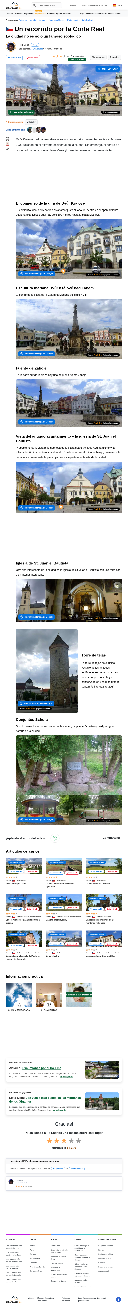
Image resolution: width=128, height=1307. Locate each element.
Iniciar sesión (87, 5)
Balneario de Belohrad (33, 916)
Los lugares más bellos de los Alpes (14, 1260)
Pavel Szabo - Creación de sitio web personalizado (92, 1299)
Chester (101, 1263)
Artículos (18, 13)
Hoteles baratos (115, 13)
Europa (8, 880)
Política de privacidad (66, 1299)
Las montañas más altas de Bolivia (14, 1247)
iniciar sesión (77, 1169)
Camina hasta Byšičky (56, 920)
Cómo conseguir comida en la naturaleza (81, 1248)
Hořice (108, 916)
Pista (35, 45)
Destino (9, 13)
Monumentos (98, 57)
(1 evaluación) (77, 56)
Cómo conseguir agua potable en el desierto (82, 1257)
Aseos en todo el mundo (81, 1281)
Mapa (82, 13)
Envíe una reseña (77, 59)
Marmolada (55, 1246)
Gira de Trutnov (53, 956)
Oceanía (33, 1263)
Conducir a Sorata (58, 1281)
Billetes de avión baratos (96, 13)
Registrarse (58, 1169)
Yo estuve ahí (14, 58)
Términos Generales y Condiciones (45, 1299)
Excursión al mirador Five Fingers (59, 1251)
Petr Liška (98, 275)
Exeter (101, 1250)
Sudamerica (35, 1258)
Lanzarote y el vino (82, 1287)
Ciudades (114, 57)
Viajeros (73, 5)
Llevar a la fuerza (105, 1267)
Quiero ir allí (32, 58)
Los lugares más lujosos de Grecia (82, 1274)
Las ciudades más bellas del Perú (13, 1280)
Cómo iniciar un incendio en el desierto (81, 1266)
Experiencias (40, 13)
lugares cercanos (63, 13)
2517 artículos (36, 49)
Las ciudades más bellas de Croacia (13, 1274)
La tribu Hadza (57, 1263)
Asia (32, 1250)
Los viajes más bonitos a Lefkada (13, 1253)
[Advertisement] (69, 177)
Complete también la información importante (79, 995)
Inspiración (29, 13)
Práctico (50, 13)
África (32, 1246)
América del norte (37, 1267)
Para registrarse (100, 5)
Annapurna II (103, 1271)
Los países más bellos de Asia (12, 1267)
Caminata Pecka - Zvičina (98, 884)
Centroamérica (36, 1271)
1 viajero (71, 1148)
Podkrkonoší (21, 880)
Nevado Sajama (105, 1258)
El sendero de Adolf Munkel (59, 1275)
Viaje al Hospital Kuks (16, 884)
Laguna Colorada (105, 1246)
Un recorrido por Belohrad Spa (100, 956)
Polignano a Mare (105, 1254)
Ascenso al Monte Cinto (58, 1258)
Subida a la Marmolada (55, 1269)
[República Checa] (14, 880)
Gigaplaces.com (14, 5)
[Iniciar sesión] (55, 838)
